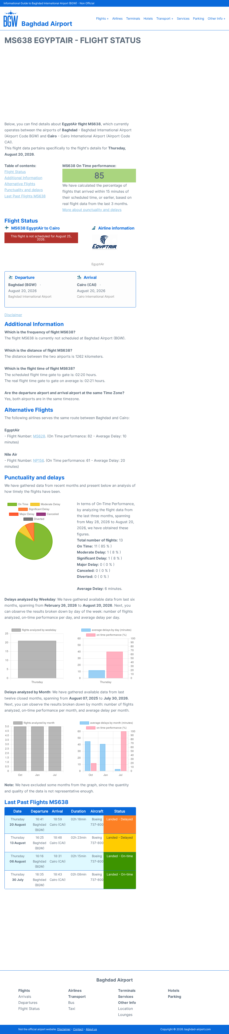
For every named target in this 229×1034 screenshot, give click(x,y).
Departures (27, 1002)
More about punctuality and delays (91, 209)
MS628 (39, 436)
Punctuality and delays (23, 190)
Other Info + (216, 18)
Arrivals (24, 996)
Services (183, 18)
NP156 (38, 460)
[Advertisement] (114, 85)
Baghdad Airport (46, 24)
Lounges (125, 1014)
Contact (78, 1029)
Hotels (148, 18)
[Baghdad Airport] (11, 18)
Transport (77, 996)
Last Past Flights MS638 (25, 196)
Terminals (133, 18)
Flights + (102, 18)
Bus (71, 1002)
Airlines (117, 18)
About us (91, 1029)
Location (125, 1008)
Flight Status (15, 171)
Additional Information (23, 177)
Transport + (164, 18)
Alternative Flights (19, 184)
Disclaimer (63, 1029)
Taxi (71, 1008)
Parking (198, 18)
